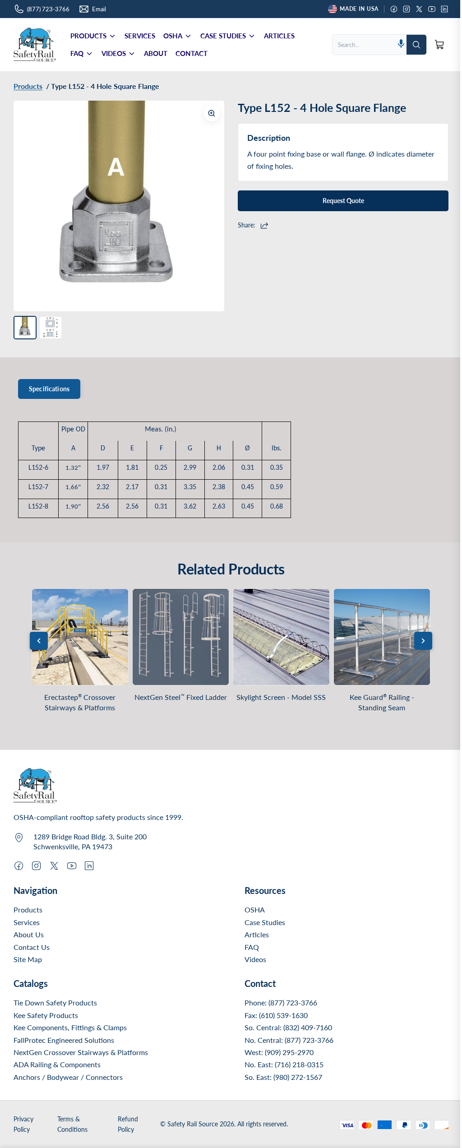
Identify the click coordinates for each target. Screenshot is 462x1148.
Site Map (28, 959)
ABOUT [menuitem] (155, 53)
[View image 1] (25, 327)
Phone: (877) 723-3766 (281, 1002)
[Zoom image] (211, 113)
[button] (401, 44)
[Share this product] (265, 225)
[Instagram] (406, 9)
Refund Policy (128, 1124)
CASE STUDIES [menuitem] (223, 36)
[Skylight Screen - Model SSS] (281, 636)
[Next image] (211, 206)
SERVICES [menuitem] (140, 36)
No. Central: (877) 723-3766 (289, 1040)
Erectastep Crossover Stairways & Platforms (80, 702)
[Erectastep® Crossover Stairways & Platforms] (80, 636)
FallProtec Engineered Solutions (64, 1040)
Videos (255, 959)
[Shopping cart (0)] (439, 45)
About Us (29, 934)
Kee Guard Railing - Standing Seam (382, 702)
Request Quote (343, 200)
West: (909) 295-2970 (279, 1052)
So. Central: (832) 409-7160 (288, 1027)
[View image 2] (50, 327)
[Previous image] (27, 206)
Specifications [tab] (49, 389)
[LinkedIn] (444, 9)
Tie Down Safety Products (55, 1002)
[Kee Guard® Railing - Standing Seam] (381, 636)
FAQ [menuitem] (76, 53)
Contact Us (32, 947)
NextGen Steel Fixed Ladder (180, 697)
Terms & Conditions (72, 1124)
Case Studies (265, 922)
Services (27, 922)
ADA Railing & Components (57, 1064)
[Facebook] (394, 9)
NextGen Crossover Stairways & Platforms (81, 1052)
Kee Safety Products (46, 1015)
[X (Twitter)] (419, 9)
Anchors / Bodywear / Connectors (68, 1077)
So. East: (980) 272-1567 (283, 1077)
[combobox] (364, 45)
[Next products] (423, 641)
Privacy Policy (23, 1124)
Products (28, 909)
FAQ (252, 947)
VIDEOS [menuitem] (114, 53)
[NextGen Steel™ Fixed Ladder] (180, 636)
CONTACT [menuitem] (192, 53)
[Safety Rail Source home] (35, 44)
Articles (257, 934)
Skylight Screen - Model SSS (281, 697)
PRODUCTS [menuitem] (88, 36)
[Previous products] (39, 641)
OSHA (255, 909)
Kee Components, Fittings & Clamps (70, 1027)
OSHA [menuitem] (172, 36)
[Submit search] (416, 45)
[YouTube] (432, 9)
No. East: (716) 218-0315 (284, 1064)
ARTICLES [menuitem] (279, 36)
